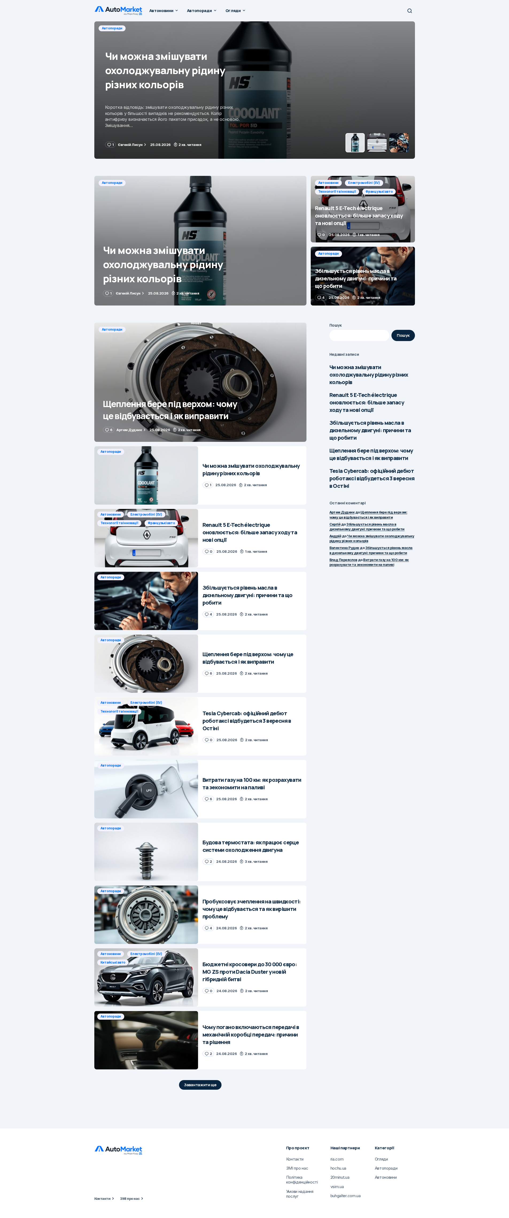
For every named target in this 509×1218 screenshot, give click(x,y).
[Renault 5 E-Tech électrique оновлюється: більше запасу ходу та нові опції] (254, 90)
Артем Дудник (342, 512)
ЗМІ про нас (129, 1198)
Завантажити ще (200, 1085)
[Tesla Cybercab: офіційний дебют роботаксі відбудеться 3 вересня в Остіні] (146, 726)
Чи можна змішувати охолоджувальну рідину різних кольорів (368, 375)
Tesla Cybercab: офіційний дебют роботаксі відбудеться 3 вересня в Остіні (371, 478)
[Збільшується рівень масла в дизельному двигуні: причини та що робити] (363, 276)
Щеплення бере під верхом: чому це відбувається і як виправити (371, 454)
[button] (409, 10)
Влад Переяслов (343, 560)
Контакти (102, 1198)
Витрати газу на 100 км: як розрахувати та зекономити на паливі (369, 562)
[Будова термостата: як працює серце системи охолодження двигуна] (146, 852)
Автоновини (112, 28)
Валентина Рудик (344, 548)
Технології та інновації (192, 28)
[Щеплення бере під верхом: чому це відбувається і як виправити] (200, 382)
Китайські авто (113, 962)
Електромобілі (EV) (148, 28)
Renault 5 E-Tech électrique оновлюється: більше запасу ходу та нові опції (366, 402)
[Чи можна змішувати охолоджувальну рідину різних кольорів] (200, 240)
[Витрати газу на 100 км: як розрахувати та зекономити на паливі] (146, 789)
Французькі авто (233, 28)
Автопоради (112, 182)
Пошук (335, 325)
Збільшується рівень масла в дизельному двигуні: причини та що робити (370, 430)
